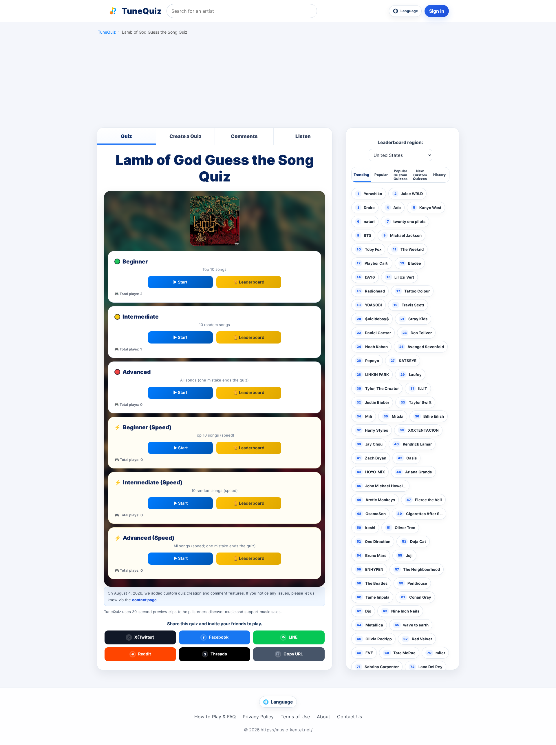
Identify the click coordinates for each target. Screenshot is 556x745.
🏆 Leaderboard (248, 281)
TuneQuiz (107, 32)
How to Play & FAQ (215, 716)
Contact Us (349, 716)
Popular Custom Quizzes (400, 175)
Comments (244, 136)
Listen (303, 136)
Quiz (126, 136)
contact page (144, 599)
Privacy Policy (258, 716)
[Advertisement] (278, 82)
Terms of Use (295, 716)
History (439, 174)
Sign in (436, 11)
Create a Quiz (185, 136)
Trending (361, 174)
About (323, 716)
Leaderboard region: (400, 142)
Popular (381, 174)
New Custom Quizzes (420, 175)
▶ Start (180, 281)
